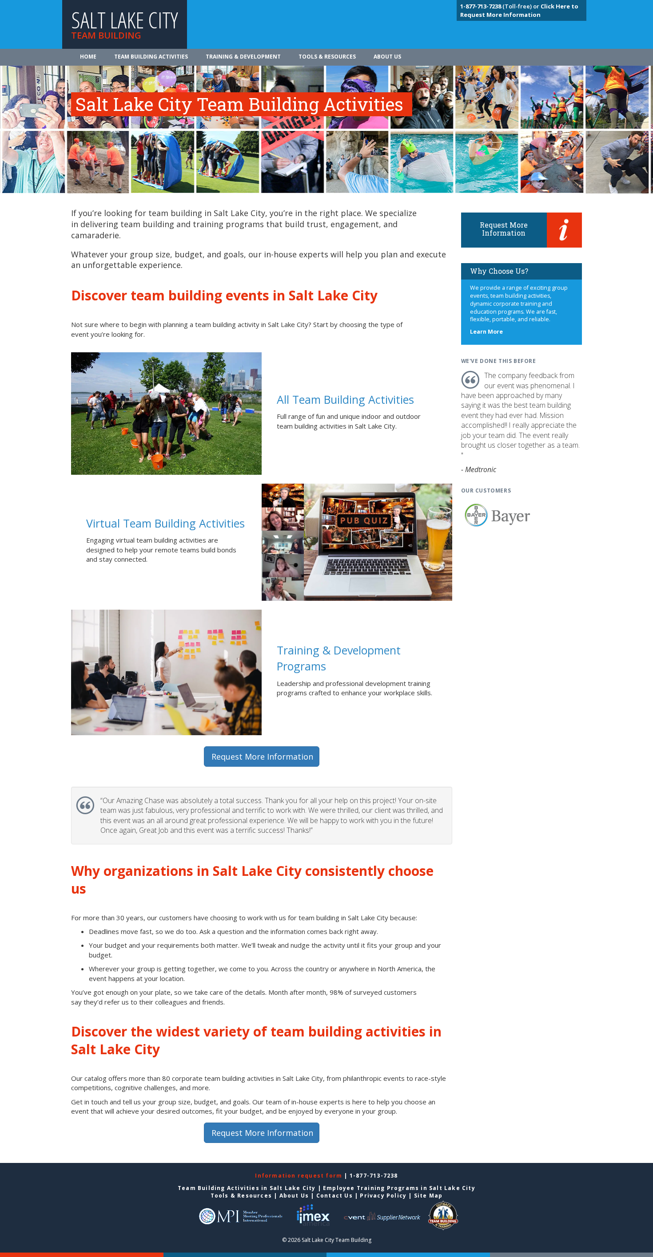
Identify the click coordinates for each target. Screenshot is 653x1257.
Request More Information (262, 756)
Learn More (486, 331)
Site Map (428, 1195)
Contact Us (334, 1195)
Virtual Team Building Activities (165, 523)
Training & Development (243, 56)
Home (88, 56)
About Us (387, 56)
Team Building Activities (151, 56)
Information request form (299, 1175)
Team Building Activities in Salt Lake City (246, 1188)
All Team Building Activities (345, 399)
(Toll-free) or (500, 6)
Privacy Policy (383, 1195)
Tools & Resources (327, 56)
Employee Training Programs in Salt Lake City (399, 1188)
